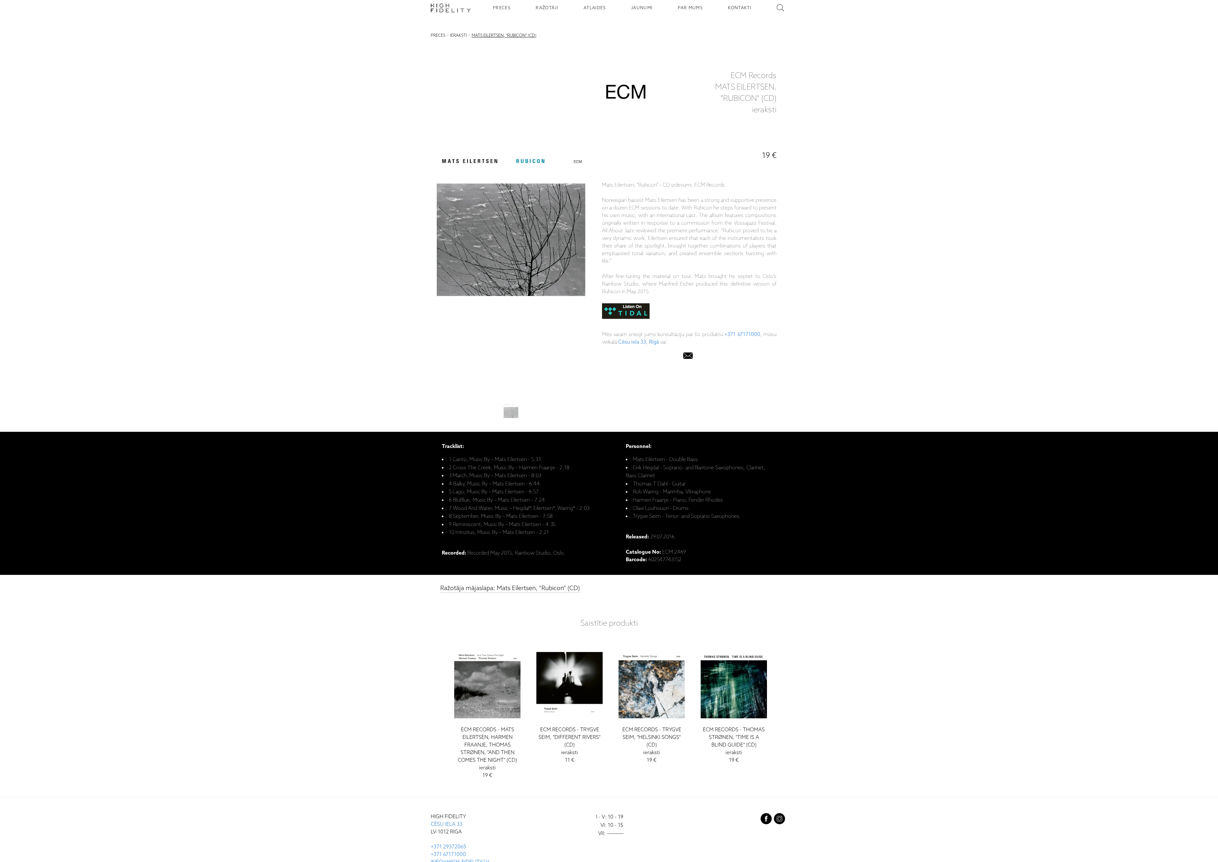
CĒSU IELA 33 (446, 824)
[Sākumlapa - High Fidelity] (451, 8)
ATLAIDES (595, 7)
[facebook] (766, 820)
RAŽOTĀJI (547, 7)
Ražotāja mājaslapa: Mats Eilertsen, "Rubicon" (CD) (510, 588)
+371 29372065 (448, 847)
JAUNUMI (641, 7)
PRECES (501, 7)
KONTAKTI (739, 7)
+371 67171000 (742, 335)
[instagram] (779, 820)
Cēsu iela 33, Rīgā (638, 342)
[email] (688, 357)
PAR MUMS (690, 7)
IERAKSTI (458, 35)
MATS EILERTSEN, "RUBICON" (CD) (504, 35)
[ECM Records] (626, 93)
